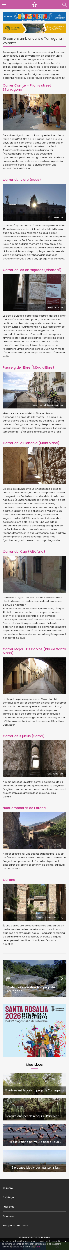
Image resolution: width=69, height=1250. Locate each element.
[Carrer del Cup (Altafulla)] (34, 574)
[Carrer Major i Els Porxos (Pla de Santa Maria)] (34, 675)
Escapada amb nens (15, 1225)
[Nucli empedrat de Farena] (34, 830)
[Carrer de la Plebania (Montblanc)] (34, 465)
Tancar (65, 1241)
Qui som (8, 1188)
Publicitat (8, 1206)
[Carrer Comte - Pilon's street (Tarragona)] (34, 112)
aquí (38, 1246)
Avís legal (8, 1197)
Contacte (8, 1216)
